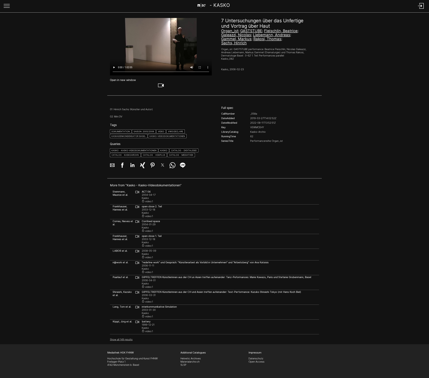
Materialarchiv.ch (190, 361)
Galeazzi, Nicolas (236, 35)
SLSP (183, 364)
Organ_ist (229, 31)
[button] (7, 6)
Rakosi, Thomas (267, 39)
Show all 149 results (121, 339)
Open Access (256, 361)
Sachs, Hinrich (234, 43)
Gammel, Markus (236, 39)
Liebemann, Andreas (271, 35)
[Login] (421, 9)
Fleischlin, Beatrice (280, 31)
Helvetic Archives (190, 358)
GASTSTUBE (251, 31)
